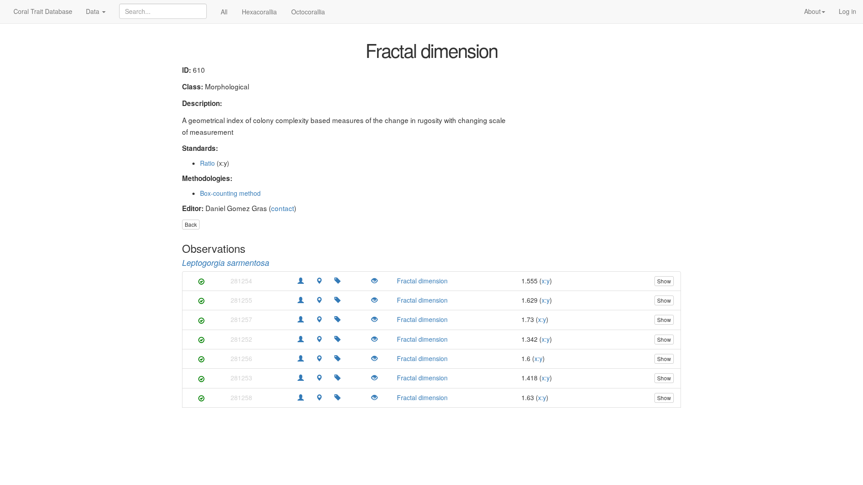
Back (191, 224)
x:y (546, 280)
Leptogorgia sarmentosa (225, 262)
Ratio (207, 163)
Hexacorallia (259, 11)
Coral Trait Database (42, 11)
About (812, 11)
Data (93, 11)
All (224, 11)
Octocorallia (308, 11)
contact (282, 208)
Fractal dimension (422, 280)
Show (664, 281)
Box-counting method (230, 193)
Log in (847, 11)
